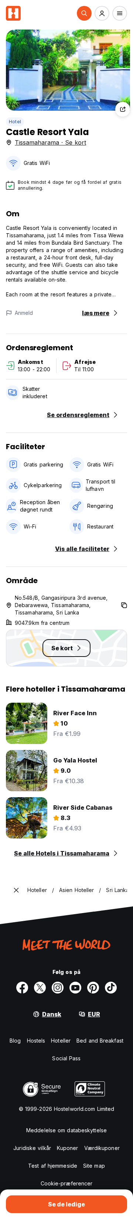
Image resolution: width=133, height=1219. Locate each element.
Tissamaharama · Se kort (50, 142)
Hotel (15, 121)
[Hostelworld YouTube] (75, 988)
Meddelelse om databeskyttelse (66, 1130)
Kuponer (67, 1148)
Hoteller (61, 1040)
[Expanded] (16, 890)
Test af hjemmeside (52, 1166)
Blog (15, 1040)
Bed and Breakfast (99, 1040)
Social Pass (66, 1058)
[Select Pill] (84, 13)
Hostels (36, 1040)
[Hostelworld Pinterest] (93, 988)
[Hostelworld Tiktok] (111, 988)
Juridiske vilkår (32, 1148)
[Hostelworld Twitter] (40, 988)
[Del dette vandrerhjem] (122, 109)
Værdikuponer (102, 1148)
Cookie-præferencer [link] (67, 1183)
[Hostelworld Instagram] (58, 988)
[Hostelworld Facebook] (22, 988)
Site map (94, 1166)
